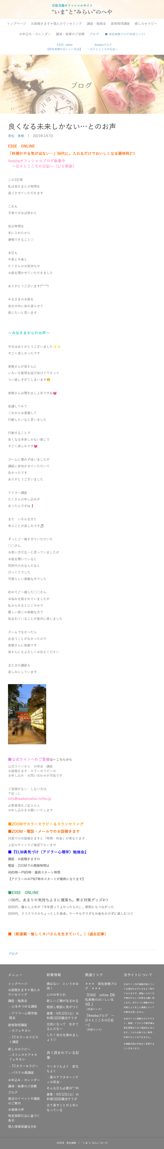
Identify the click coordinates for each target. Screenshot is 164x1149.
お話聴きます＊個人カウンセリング (56, 24)
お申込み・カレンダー (35, 34)
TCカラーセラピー (25, 1066)
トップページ (16, 24)
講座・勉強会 (96, 24)
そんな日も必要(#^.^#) (63, 1088)
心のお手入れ (56, 995)
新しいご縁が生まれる (63, 1001)
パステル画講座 (23, 1073)
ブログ (94, 34)
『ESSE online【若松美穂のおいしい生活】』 (100, 999)
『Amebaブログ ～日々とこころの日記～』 (99, 1020)
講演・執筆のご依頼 (70, 34)
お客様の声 (16, 1110)
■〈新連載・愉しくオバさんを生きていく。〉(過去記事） (58, 934)
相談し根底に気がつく (63, 1007)
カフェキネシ (21, 1031)
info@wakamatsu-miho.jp (29, 799)
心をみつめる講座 (24, 1006)
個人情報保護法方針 (22, 1127)
